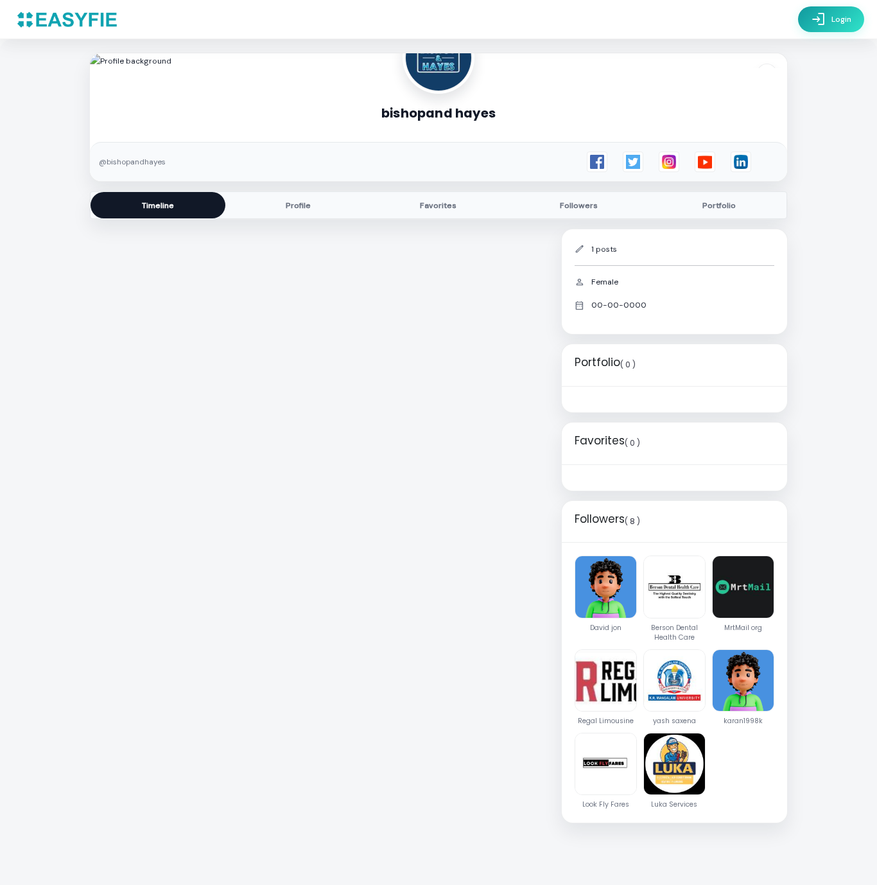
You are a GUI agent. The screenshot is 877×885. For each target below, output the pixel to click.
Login (831, 19)
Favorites (438, 205)
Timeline (158, 205)
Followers (579, 205)
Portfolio (719, 205)
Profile (298, 205)
